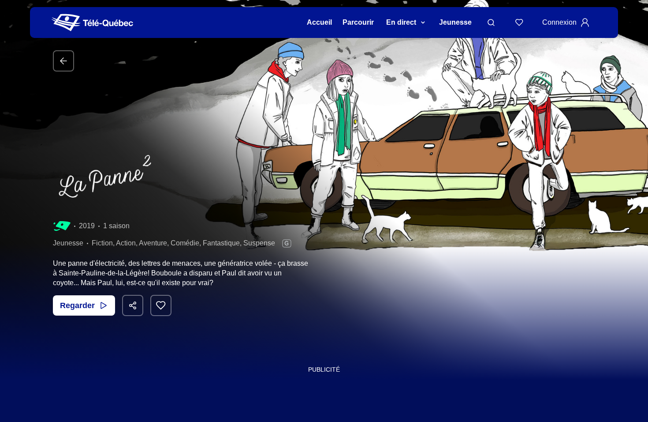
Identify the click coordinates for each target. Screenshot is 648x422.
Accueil (319, 22)
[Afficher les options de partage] (132, 305)
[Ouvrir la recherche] (491, 22)
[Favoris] (519, 22)
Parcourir (358, 22)
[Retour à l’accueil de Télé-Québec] (92, 22)
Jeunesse (455, 22)
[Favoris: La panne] (160, 305)
